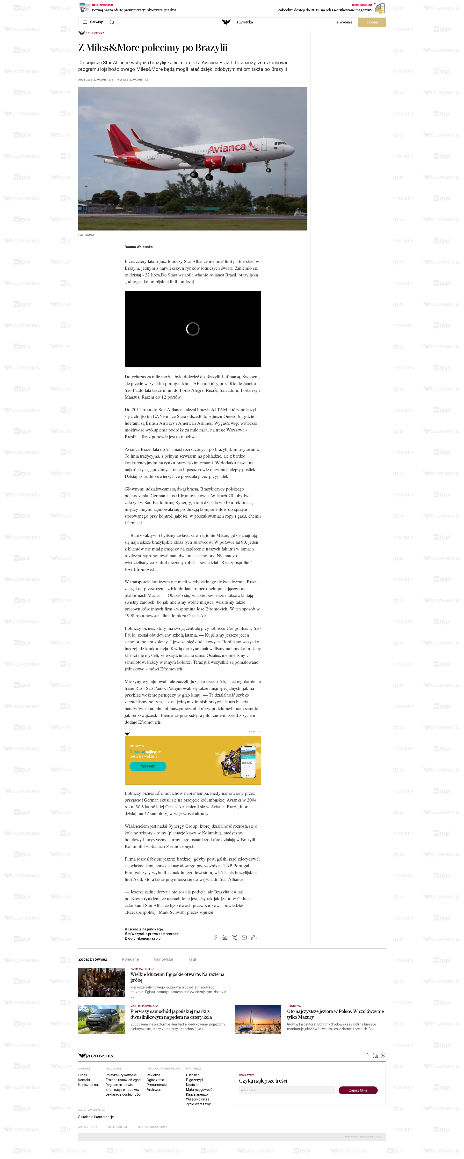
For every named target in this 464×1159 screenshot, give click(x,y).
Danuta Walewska (139, 247)
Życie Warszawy (198, 1104)
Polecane (130, 959)
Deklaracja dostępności (123, 1094)
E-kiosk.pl (193, 1075)
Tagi (192, 959)
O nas (82, 1075)
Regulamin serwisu (120, 1085)
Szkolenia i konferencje (96, 1117)
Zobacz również (92, 959)
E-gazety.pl (194, 1080)
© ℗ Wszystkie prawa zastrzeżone (152, 934)
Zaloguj (372, 22)
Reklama (153, 1075)
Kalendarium (117, 1127)
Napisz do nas (89, 1085)
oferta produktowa (152, 1127)
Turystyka (96, 33)
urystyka (244, 22)
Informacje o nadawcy (122, 1090)
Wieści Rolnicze (198, 1099)
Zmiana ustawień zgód (123, 1080)
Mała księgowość (199, 1090)
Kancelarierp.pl (197, 1094)
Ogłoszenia (155, 1080)
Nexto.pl (192, 1085)
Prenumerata (157, 1085)
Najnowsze (164, 959)
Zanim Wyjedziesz (142, 969)
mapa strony (87, 1127)
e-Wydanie (344, 22)
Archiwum (154, 1090)
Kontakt (84, 1080)
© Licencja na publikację (144, 929)
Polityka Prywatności (121, 1075)
